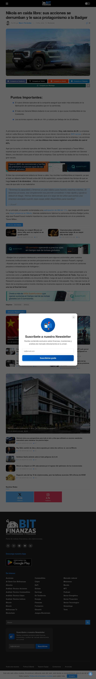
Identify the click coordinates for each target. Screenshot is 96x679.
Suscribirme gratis (48, 358)
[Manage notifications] (90, 674)
